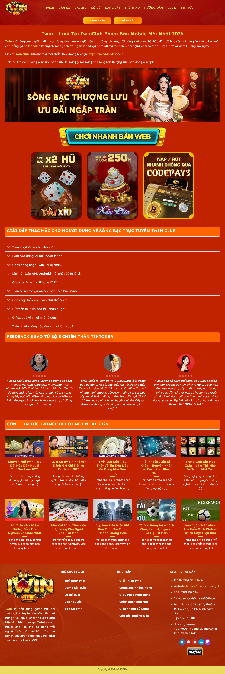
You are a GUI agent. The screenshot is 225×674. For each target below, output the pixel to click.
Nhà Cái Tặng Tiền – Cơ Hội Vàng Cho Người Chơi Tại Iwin (68, 529)
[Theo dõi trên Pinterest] (188, 642)
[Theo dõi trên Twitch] (208, 642)
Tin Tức (187, 7)
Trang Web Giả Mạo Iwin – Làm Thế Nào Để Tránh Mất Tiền (200, 465)
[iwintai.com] (22, 8)
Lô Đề (95, 7)
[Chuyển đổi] (8, 247)
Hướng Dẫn (153, 7)
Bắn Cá (64, 7)
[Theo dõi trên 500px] (201, 642)
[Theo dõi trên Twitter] (182, 642)
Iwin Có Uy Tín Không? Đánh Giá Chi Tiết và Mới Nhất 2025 (68, 465)
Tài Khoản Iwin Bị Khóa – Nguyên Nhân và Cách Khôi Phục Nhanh (156, 467)
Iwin (8, 41)
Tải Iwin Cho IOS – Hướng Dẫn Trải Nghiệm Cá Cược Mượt (24, 529)
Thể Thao (132, 7)
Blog (172, 7)
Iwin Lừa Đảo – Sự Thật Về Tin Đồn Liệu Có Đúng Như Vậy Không (112, 467)
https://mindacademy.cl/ (105, 54)
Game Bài (112, 7)
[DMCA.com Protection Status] (195, 651)
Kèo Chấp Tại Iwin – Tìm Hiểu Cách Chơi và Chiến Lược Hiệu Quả (200, 529)
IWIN (50, 7)
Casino (81, 7)
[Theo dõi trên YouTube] (195, 642)
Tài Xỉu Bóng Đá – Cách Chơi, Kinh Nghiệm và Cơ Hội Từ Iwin (156, 529)
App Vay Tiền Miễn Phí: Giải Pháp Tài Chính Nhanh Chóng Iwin (112, 529)
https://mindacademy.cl (202, 586)
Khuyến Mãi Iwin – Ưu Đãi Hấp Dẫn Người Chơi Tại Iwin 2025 (24, 465)
